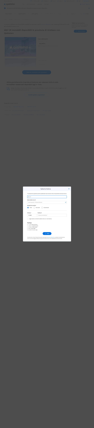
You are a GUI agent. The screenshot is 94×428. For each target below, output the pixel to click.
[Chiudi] (69, 189)
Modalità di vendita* (31, 205)
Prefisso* (29, 213)
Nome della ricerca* (31, 200)
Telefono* (39, 213)
